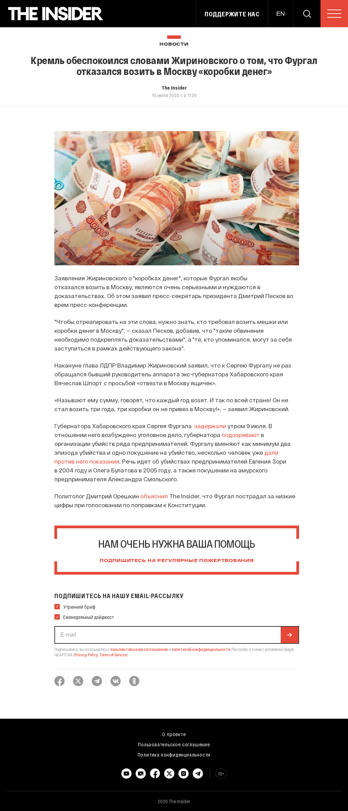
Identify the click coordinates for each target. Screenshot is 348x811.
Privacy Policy (86, 654)
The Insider (174, 87)
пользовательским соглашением (139, 649)
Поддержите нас (232, 14)
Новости (173, 44)
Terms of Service (113, 654)
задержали (210, 425)
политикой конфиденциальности (201, 649)
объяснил (154, 496)
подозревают (241, 434)
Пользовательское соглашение (174, 744)
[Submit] (289, 635)
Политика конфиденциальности (174, 754)
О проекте (174, 734)
